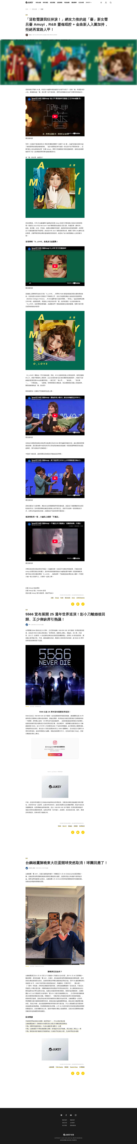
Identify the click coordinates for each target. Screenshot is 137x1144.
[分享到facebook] (72, 604)
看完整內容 (29, 138)
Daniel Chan (74, 1067)
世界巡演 (82, 826)
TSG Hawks (59, 1067)
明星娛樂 (67, 2)
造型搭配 (52, 2)
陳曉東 (66, 1067)
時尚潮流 (45, 2)
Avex (73, 597)
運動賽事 (74, 2)
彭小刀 (65, 826)
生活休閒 (81, 2)
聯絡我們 (72, 1120)
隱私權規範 (73, 1125)
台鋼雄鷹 (51, 1067)
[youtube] (71, 1115)
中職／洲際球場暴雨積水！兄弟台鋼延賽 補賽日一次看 (43, 1026)
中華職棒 (82, 1067)
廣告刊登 (64, 1122)
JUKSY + (88, 2)
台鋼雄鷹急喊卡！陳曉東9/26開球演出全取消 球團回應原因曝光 (46, 1023)
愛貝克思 (67, 597)
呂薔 (52, 597)
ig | (52, 771)
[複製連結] (83, 604)
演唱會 (76, 826)
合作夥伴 (72, 1122)
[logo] (29, 2)
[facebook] (66, 1115)
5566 (59, 826)
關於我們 (64, 1120)
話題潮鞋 (59, 2)
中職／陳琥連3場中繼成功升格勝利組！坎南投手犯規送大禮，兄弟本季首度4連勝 (52, 1031)
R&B (61, 597)
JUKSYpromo (80, 597)
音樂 (27, 14)
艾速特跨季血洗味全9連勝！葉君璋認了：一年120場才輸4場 (45, 1021)
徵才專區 (64, 1125)
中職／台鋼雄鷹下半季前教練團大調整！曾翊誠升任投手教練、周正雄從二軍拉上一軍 (53, 1028)
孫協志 (70, 826)
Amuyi (57, 597)
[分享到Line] (77, 604)
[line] (61, 1115)
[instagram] (76, 1115)
